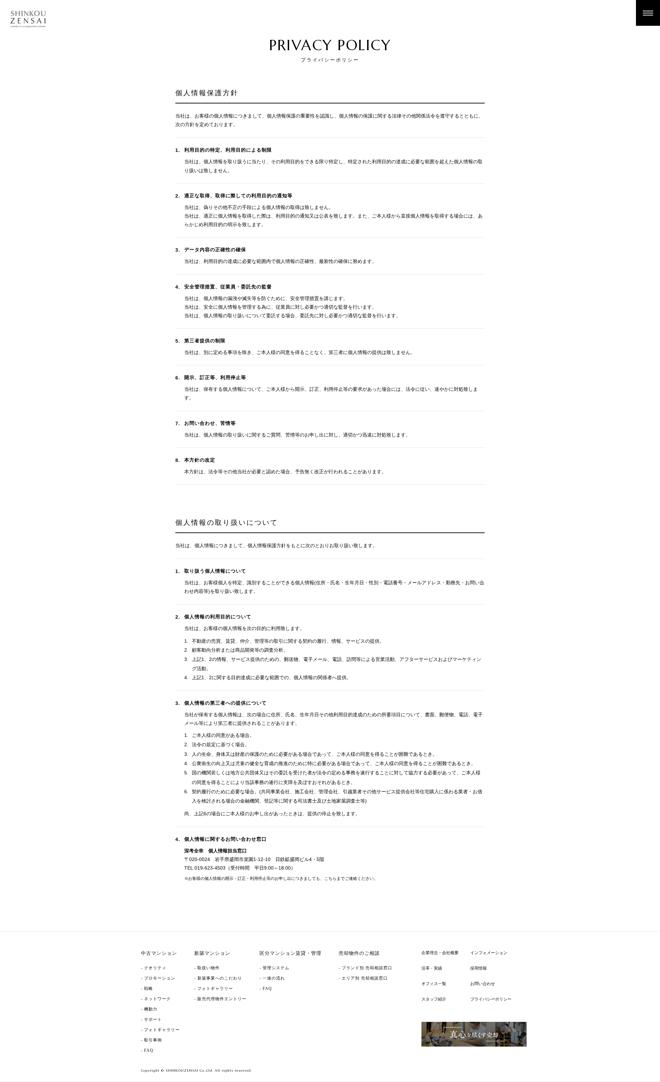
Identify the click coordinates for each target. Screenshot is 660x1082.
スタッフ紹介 (433, 999)
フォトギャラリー (162, 1029)
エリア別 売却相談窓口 (365, 978)
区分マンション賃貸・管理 (290, 953)
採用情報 (478, 968)
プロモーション (159, 978)
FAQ (148, 1050)
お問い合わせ (482, 983)
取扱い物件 (208, 967)
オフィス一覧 (433, 983)
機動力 (150, 1009)
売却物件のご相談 (359, 953)
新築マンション (212, 953)
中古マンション (159, 953)
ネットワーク (157, 998)
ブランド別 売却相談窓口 (367, 967)
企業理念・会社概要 (440, 952)
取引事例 (153, 1040)
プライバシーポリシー (491, 999)
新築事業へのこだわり (219, 978)
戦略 (148, 988)
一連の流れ (274, 978)
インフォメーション (488, 952)
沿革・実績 (431, 968)
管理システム (276, 967)
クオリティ (155, 967)
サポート (153, 1019)
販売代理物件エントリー (221, 998)
